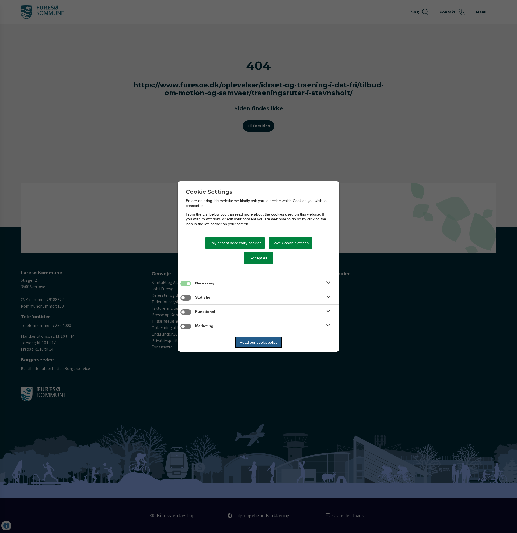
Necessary (204, 283)
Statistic (202, 297)
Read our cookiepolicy (258, 342)
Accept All (258, 258)
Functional (205, 311)
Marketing (204, 326)
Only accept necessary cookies (235, 243)
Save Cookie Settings (290, 243)
